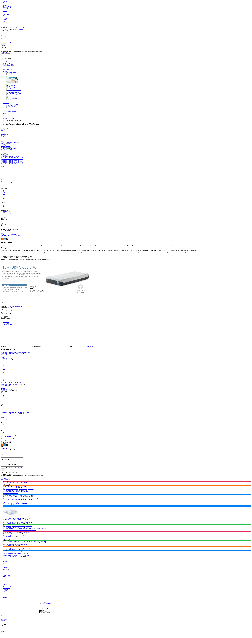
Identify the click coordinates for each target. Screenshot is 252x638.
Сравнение (10, 358)
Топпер (12, 88)
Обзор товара (3, 143)
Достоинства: (4, 336)
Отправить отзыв (90, 346)
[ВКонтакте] (1, 239)
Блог (4, 13)
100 (4, 192)
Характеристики (4, 148)
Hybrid (11, 73)
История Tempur (6, 8)
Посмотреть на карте (20, 609)
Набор (2, 144)
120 (4, 194)
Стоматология (16, 107)
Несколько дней (6, 320)
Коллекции (5, 18)
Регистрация (6, 22)
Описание (3, 147)
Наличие (2, 153)
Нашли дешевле (12, 234)
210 (4, 206)
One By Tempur (17, 87)
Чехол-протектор (18, 100)
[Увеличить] (10, 156)
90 (3, 191)
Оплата (4, 4)
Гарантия (5, 17)
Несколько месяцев (7, 324)
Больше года (6, 322)
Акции (4, 2)
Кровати (10, 69)
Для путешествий (19, 97)
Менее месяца (6, 323)
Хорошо (2, 631)
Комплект (3, 146)
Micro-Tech (21, 83)
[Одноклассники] (3, 239)
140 (4, 195)
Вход (4, 21)
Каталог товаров (4, 59)
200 (4, 198)
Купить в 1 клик (12, 233)
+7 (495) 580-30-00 (5, 620)
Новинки (5, 571)
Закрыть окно (4, 52)
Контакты (5, 19)
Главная (5, 1)
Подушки (11, 64)
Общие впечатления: (36, 346)
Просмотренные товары (6, 479)
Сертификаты (6, 9)
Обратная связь (4, 619)
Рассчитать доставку (15, 235)
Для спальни (15, 99)
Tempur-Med (12, 68)
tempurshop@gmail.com (46, 603)
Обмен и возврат (7, 15)
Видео (2, 155)
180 (4, 197)
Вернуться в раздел (5, 142)
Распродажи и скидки (8, 574)
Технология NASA (7, 7)
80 (3, 190)
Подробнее (3, 357)
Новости (5, 11)
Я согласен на (13, 42)
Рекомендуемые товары (8, 575)
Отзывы (5, 12)
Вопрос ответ (6, 14)
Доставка (5, 5)
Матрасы (10, 63)
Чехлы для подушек (20, 94)
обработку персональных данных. (15, 42)
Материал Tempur (7, 6)
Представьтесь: (70, 346)
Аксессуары (12, 65)
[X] (7, 239)
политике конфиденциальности (65, 628)
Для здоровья (16, 98)
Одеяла (9, 66)
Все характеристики (5, 211)
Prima (11, 84)
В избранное (3, 359)
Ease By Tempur (17, 90)
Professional (14, 72)
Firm (10, 86)
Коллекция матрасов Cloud (7, 213)
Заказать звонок (20, 29)
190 (4, 204)
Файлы (2, 154)
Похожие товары (4, 151)
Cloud (11, 76)
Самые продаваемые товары (7, 478)
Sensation (13, 85)
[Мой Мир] (5, 239)
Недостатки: (3, 346)
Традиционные (17, 93)
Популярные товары (7, 572)
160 (4, 196)
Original (12, 74)
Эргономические (18, 92)
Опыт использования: (5, 318)
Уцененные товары (7, 576)
